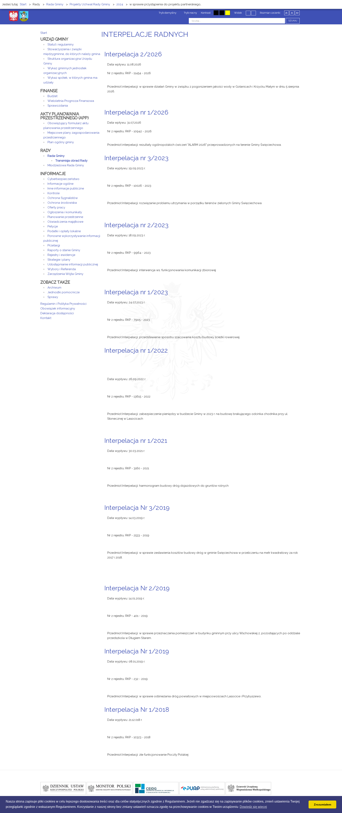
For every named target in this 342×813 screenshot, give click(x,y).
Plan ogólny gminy (61, 142)
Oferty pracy (56, 207)
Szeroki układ (253, 12)
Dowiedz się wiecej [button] (253, 806)
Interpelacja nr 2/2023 (136, 225)
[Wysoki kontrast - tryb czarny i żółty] (221, 12)
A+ (297, 12)
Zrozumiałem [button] (322, 804)
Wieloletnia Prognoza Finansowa (71, 101)
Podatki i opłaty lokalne (64, 231)
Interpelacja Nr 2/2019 (137, 588)
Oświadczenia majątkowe (65, 221)
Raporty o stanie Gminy (64, 250)
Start (43, 33)
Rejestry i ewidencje (61, 255)
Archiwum (54, 287)
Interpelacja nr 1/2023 (136, 292)
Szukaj (292, 20)
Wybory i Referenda (62, 269)
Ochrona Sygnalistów (63, 198)
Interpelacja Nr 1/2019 (136, 651)
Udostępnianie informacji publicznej (73, 264)
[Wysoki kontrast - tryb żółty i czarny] (227, 12)
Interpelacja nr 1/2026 (136, 112)
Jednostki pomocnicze (64, 292)
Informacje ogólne (60, 184)
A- (286, 12)
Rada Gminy (56, 156)
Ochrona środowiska (62, 202)
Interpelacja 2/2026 (133, 54)
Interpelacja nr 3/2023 (136, 158)
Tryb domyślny (167, 12)
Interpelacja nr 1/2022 (136, 350)
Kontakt (45, 318)
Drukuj (295, 61)
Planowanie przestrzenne (65, 217)
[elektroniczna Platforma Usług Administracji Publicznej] (202, 788)
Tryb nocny (190, 12)
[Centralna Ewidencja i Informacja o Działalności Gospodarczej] (156, 788)
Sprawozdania (58, 105)
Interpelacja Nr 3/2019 (137, 507)
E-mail (300, 61)
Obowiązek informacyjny (57, 308)
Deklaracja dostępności (57, 313)
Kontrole (54, 193)
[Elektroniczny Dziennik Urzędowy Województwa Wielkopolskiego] (248, 788)
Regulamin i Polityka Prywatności (63, 304)
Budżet (52, 96)
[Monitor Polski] (109, 788)
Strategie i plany (59, 259)
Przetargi (54, 245)
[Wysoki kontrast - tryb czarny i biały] (216, 12)
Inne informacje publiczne (66, 188)
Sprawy (53, 297)
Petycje (53, 226)
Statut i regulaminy (61, 44)
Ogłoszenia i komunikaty (65, 212)
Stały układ (248, 12)
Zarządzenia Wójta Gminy (65, 274)
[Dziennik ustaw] (63, 788)
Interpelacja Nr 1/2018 (136, 709)
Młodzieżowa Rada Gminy (66, 165)
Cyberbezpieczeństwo (63, 179)
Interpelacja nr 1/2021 (135, 440)
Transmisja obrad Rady (71, 160)
